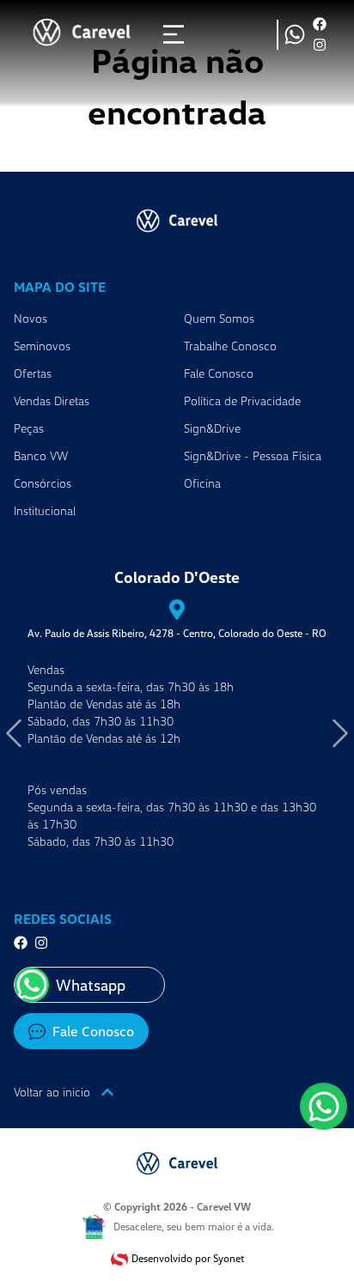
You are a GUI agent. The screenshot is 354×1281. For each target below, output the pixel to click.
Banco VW (41, 455)
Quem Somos (219, 318)
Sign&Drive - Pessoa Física (252, 455)
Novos (30, 318)
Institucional (45, 510)
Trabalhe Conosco (230, 345)
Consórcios (42, 483)
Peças (29, 428)
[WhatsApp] (323, 1106)
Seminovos (42, 345)
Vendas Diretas (51, 400)
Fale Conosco (218, 373)
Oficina (202, 483)
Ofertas (33, 373)
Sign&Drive (212, 428)
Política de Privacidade (242, 400)
